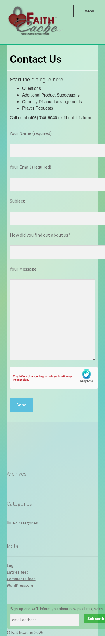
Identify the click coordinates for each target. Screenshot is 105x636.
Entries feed (18, 572)
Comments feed (21, 578)
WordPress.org (20, 585)
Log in (12, 565)
